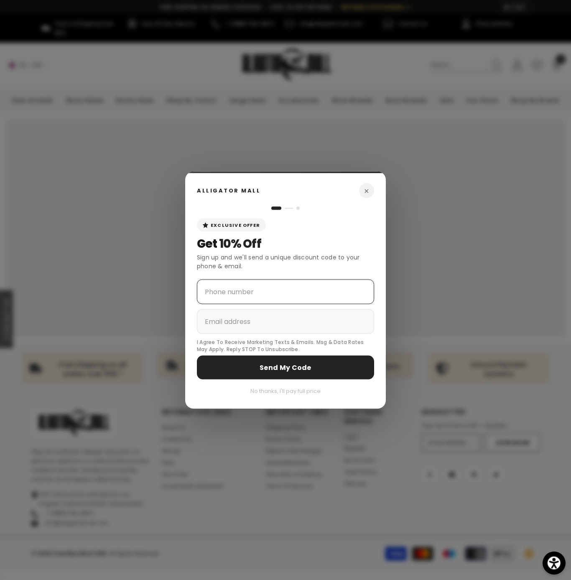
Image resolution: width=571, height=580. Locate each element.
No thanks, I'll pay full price (285, 391)
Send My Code (285, 367)
